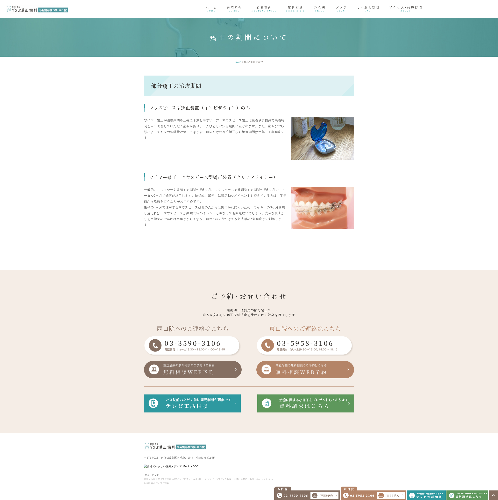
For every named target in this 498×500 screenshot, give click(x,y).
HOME (238, 62)
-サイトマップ (151, 475)
